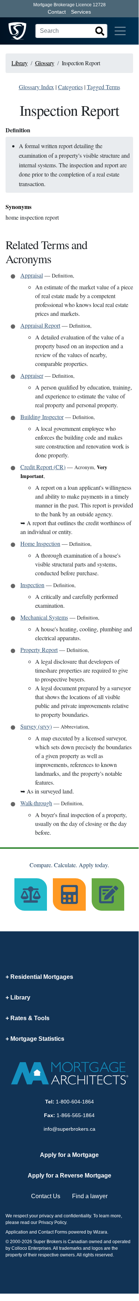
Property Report (39, 649)
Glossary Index (36, 87)
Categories (70, 87)
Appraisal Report (40, 325)
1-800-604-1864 (75, 1102)
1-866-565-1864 (76, 1115)
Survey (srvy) (36, 726)
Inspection (32, 585)
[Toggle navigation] (120, 31)
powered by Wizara (87, 1232)
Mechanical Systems (44, 617)
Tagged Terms (103, 87)
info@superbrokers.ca (69, 1129)
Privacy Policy (52, 1222)
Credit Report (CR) (42, 467)
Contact (57, 12)
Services (81, 12)
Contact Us (45, 1196)
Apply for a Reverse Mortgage (69, 1175)
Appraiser (31, 375)
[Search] (99, 31)
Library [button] (20, 997)
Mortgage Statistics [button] (37, 1039)
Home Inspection (40, 543)
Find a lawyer (90, 1196)
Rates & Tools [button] (30, 1018)
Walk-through (36, 803)
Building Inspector (42, 417)
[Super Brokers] (17, 31)
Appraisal (31, 275)
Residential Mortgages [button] (41, 977)
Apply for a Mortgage (69, 1155)
